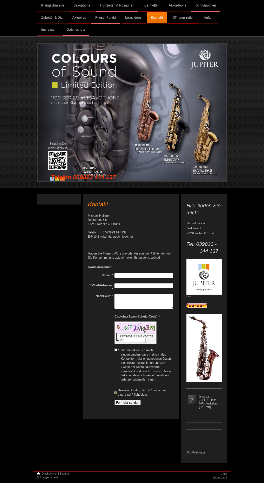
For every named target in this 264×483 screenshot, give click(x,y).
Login (223, 473)
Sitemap (65, 473)
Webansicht (220, 477)
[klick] (204, 277)
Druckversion (49, 473)
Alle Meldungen (195, 452)
